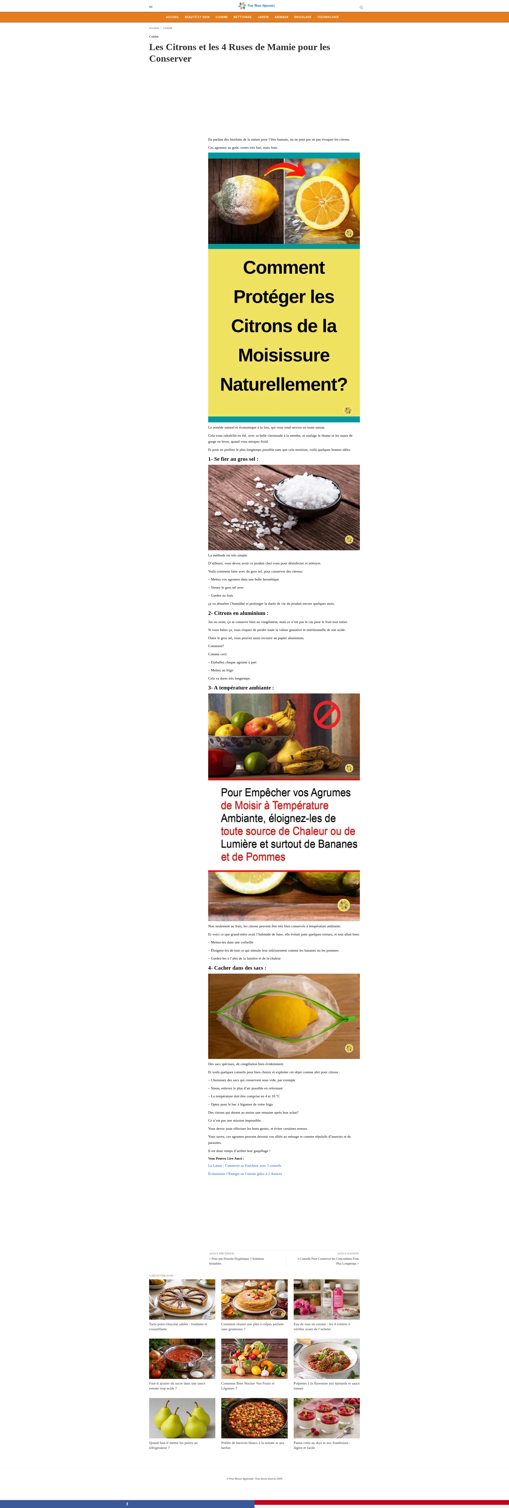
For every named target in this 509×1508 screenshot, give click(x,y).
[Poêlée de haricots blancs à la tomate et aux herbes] (254, 1418)
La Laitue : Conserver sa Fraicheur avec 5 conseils (244, 1166)
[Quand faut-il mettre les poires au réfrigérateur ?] (182, 1418)
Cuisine (222, 17)
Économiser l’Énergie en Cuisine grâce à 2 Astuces (245, 1174)
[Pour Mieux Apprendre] (256, 6)
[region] (254, 96)
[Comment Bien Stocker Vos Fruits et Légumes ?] (254, 1359)
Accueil (172, 17)
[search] (361, 7)
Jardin (263, 17)
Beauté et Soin (197, 17)
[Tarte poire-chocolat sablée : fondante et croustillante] (182, 1299)
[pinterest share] (381, 1502)
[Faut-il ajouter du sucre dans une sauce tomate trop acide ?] (182, 1359)
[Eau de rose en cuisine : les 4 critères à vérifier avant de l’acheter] (327, 1299)
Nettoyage (243, 17)
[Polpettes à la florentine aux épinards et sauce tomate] (327, 1359)
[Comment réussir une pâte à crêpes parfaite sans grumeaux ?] (254, 1299)
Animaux (281, 17)
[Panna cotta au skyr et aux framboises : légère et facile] (327, 1418)
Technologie (328, 17)
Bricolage (302, 17)
